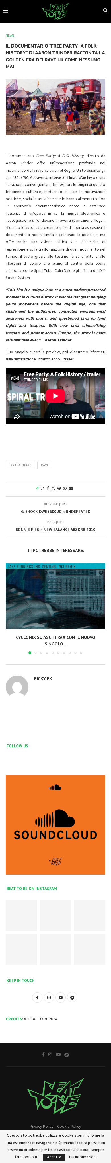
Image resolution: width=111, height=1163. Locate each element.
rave (45, 465)
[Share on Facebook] (48, 488)
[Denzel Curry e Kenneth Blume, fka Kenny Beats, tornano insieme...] (90, 915)
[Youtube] (58, 1054)
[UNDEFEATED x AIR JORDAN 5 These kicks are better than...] (21, 915)
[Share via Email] (71, 488)
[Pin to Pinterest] (59, 488)
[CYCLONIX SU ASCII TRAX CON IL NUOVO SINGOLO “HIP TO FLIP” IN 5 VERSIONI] (55, 596)
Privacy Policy (42, 1126)
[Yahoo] (66, 1054)
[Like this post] (42, 488)
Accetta (54, 1157)
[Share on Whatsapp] (65, 488)
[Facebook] (43, 1054)
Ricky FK (43, 678)
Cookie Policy (69, 1126)
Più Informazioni (82, 1157)
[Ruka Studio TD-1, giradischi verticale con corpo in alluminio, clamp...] (90, 949)
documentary (20, 465)
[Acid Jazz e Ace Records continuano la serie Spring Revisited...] (55, 915)
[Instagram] (50, 1054)
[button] (10, 608)
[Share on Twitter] (53, 488)
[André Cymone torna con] (55, 949)
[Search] (105, 11)
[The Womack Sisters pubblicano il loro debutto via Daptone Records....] (21, 949)
